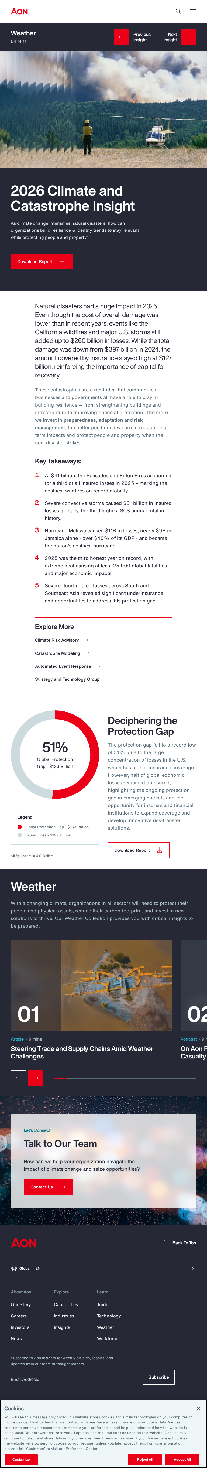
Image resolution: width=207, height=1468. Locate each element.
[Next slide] (35, 1078)
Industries (64, 1316)
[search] (178, 11)
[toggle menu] (193, 11)
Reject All (145, 1459)
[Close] (198, 1408)
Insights (62, 1327)
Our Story (21, 1304)
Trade (102, 1304)
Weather (23, 33)
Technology (109, 1316)
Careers (19, 1316)
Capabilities (66, 1304)
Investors (20, 1327)
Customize (21, 1459)
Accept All (182, 1459)
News (16, 1338)
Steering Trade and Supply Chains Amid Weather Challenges (82, 1052)
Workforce (107, 1338)
